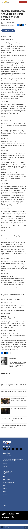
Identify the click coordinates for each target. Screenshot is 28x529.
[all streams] (26, 527)
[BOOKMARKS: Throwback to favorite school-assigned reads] (5, 401)
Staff (4, 476)
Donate (24, 2)
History (4, 502)
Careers (4, 485)
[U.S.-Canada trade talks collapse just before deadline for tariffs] (5, 411)
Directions (5, 494)
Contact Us (5, 463)
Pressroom (5, 466)
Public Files (5, 505)
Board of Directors (7, 479)
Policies (4, 491)
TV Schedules (6, 497)
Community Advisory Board (8, 482)
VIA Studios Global (7, 472)
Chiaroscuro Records (7, 471)
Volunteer (5, 488)
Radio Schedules (6, 500)
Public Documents (6, 473)
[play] (2, 527)
